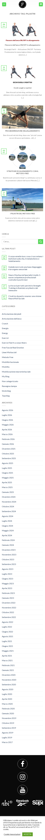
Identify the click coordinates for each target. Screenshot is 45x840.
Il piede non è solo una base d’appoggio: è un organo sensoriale (25, 268)
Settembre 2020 (9, 684)
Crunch (5, 323)
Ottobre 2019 (8, 723)
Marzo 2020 (7, 704)
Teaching (6, 396)
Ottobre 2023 (8, 559)
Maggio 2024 (8, 530)
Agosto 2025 (7, 463)
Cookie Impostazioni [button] (12, 834)
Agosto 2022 (7, 622)
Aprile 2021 (7, 655)
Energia (5, 328)
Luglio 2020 (7, 694)
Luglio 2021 (7, 641)
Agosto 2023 (7, 569)
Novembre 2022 (9, 607)
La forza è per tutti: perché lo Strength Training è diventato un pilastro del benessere (24, 288)
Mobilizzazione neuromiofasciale (16, 371)
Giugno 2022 (7, 631)
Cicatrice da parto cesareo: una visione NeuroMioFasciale (24, 297)
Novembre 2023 (9, 554)
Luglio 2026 (7, 415)
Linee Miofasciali (9, 352)
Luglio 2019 (7, 737)
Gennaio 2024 (8, 545)
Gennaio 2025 (8, 492)
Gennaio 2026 (8, 444)
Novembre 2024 (9, 501)
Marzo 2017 (7, 742)
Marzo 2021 (7, 660)
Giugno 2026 (7, 420)
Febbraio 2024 (8, 540)
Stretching (6, 391)
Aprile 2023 (7, 588)
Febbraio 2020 (8, 708)
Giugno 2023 (7, 578)
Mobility (6, 367)
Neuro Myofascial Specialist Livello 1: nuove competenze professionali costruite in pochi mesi (24, 277)
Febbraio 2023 (8, 593)
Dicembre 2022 (8, 602)
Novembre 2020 (9, 680)
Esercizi (5, 338)
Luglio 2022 (7, 627)
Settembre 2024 (9, 511)
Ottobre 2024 (8, 506)
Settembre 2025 (9, 458)
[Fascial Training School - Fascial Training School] (22, 4)
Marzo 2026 (7, 434)
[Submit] (40, 241)
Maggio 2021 (8, 651)
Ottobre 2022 (8, 612)
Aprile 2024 (7, 535)
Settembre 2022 (9, 617)
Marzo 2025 (7, 487)
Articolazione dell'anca (11, 318)
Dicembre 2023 (8, 550)
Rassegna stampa (9, 386)
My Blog (5, 376)
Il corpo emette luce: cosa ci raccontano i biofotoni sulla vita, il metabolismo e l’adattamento (25, 258)
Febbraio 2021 (8, 665)
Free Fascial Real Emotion (13, 347)
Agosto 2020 (7, 689)
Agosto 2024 (7, 516)
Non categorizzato (10, 381)
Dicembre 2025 (8, 448)
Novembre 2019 (9, 718)
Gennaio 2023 (8, 598)
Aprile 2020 (7, 699)
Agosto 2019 (7, 732)
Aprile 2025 (7, 482)
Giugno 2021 (7, 646)
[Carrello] (41, 4)
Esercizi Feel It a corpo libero (14, 343)
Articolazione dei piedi (11, 314)
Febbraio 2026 (8, 439)
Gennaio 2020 (8, 713)
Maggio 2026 (8, 424)
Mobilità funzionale (10, 362)
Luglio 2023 (7, 574)
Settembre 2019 (9, 728)
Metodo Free (7, 357)
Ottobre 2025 (8, 453)
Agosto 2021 (7, 636)
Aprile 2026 (7, 429)
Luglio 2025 (7, 468)
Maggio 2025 (8, 477)
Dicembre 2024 (8, 497)
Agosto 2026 (7, 410)
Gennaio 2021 (8, 670)
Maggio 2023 (8, 583)
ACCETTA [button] (27, 834)
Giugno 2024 (7, 526)
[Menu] (4, 4)
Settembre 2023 (9, 564)
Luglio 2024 (7, 521)
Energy (5, 333)
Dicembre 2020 (8, 675)
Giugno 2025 (7, 473)
